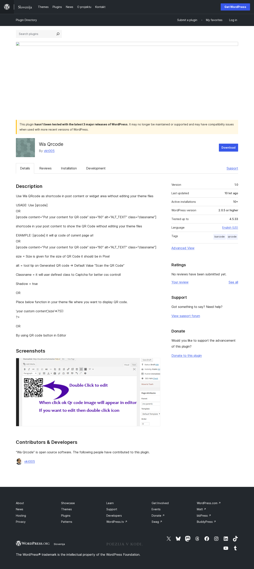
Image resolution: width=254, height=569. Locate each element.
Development (96, 168)
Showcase (68, 503)
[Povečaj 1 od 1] (155, 363)
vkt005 (49, 151)
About (20, 503)
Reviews (45, 168)
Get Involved (160, 503)
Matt (201, 509)
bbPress (204, 515)
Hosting (21, 515)
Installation (69, 168)
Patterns (66, 521)
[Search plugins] (58, 34)
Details (25, 168)
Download (228, 147)
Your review (180, 282)
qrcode (232, 236)
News (19, 509)
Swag (157, 521)
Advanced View (182, 248)
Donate (158, 515)
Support (232, 168)
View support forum (185, 316)
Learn (110, 503)
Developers (114, 515)
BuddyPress (206, 521)
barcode (220, 236)
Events (156, 509)
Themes (66, 509)
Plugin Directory (26, 20)
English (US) (230, 227)
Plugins (65, 515)
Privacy (21, 521)
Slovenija (59, 544)
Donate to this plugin (186, 356)
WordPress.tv (116, 521)
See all (233, 282)
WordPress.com (209, 503)
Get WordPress (235, 7)
